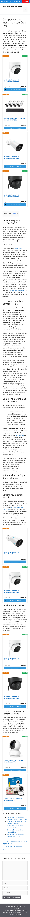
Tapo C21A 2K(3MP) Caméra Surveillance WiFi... (13, 761)
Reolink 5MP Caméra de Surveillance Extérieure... (12, 80)
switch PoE (20, 435)
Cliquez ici (25, 1)
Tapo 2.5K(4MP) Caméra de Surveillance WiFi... (13, 799)
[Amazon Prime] (24, 84)
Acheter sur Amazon (15, 89)
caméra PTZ (19, 248)
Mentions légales (15, 909)
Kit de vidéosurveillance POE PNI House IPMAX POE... (14, 119)
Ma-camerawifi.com (12, 6)
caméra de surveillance (16, 290)
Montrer (15, 213)
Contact (22, 907)
